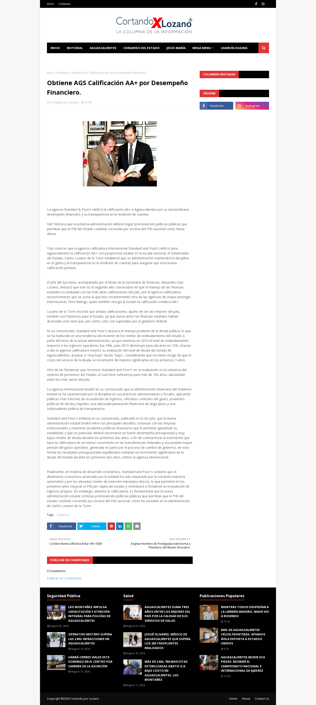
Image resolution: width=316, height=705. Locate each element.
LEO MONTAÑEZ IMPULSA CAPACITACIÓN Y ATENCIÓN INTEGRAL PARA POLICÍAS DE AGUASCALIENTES (89, 614)
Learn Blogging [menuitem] (234, 48)
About (246, 699)
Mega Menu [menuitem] (201, 48)
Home (233, 699)
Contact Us (262, 699)
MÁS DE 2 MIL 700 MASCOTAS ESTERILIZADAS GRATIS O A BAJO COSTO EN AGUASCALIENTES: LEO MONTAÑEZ (166, 670)
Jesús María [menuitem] (176, 48)
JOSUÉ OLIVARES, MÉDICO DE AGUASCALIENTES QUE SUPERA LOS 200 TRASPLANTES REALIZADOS (168, 641)
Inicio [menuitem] (55, 48)
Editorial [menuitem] (75, 48)
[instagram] (263, 4)
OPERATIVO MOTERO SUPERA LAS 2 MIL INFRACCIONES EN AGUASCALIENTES (90, 638)
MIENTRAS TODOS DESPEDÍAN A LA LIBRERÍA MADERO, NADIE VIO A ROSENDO (245, 611)
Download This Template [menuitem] (109, 58)
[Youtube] (216, 116)
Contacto (65, 4)
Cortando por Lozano (64, 102)
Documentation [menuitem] (64, 58)
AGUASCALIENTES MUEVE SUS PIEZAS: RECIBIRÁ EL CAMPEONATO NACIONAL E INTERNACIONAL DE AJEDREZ (243, 664)
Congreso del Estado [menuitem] (141, 48)
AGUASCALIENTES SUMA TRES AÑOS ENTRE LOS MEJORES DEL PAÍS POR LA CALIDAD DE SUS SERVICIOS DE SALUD (167, 614)
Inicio (50, 4)
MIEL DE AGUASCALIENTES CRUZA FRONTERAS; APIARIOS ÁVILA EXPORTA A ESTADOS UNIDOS (243, 637)
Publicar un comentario (64, 578)
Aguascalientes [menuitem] (103, 48)
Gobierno (62, 73)
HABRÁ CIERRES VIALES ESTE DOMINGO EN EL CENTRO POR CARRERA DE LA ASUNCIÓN (90, 661)
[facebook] (256, 4)
